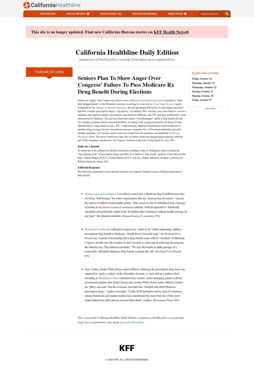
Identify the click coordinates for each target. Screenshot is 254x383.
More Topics (175, 13)
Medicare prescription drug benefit (147, 100)
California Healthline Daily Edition (127, 52)
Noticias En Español (145, 13)
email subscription (134, 322)
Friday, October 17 (202, 100)
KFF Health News (169, 32)
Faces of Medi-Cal (111, 13)
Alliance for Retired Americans (111, 107)
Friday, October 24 (202, 78)
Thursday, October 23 (203, 83)
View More (210, 109)
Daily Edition (47, 13)
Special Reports (76, 13)
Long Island (163, 104)
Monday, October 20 (202, 96)
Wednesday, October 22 (204, 87)
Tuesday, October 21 (202, 91)
